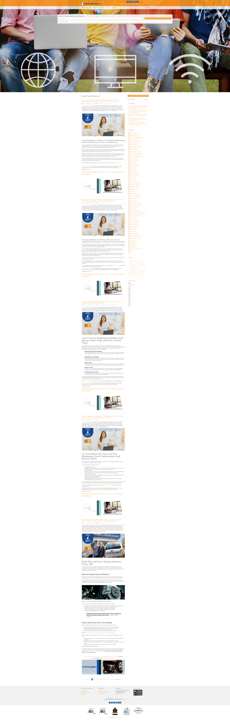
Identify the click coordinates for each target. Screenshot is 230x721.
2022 (129, 291)
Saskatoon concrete (133, 158)
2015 (129, 304)
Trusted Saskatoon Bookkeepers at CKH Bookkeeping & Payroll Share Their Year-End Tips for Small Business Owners (103, 417)
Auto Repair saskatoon (142, 270)
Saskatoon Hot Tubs (133, 189)
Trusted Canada (140, 4)
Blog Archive (145, 95)
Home (83, 7)
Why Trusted (89, 7)
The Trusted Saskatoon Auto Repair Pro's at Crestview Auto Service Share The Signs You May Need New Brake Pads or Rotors (102, 520)
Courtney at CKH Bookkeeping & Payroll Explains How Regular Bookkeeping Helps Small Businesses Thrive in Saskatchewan (101, 100)
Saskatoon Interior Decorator (135, 194)
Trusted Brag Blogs (133, 241)
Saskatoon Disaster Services (134, 165)
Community (114, 7)
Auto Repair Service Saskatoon (133, 269)
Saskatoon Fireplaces (133, 174)
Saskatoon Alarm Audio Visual (135, 141)
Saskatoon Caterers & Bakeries (135, 153)
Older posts (118, 679)
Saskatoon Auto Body (133, 144)
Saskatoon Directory (133, 163)
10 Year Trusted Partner (132, 260)
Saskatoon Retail (132, 226)
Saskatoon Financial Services (134, 172)
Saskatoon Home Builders (134, 184)
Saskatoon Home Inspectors (134, 186)
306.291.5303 (119, 693)
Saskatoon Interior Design (134, 196)
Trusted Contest (132, 243)
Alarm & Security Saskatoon (133, 264)
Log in (125, 699)
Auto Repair (137, 267)
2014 (129, 305)
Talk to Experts (108, 304)
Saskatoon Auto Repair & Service (103, 522)
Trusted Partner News (133, 247)
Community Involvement (85, 692)
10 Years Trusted (139, 260)
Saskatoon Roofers (133, 228)
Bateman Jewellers (139, 274)
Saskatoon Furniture (133, 181)
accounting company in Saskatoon (138, 262)
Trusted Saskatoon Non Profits (135, 248)
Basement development (140, 272)
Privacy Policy (100, 693)
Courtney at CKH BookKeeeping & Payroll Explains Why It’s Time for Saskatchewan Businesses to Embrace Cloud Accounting (102, 200)
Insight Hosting (119, 717)
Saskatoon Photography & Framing (136, 215)
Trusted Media (132, 245)
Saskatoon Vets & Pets (133, 233)
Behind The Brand (132, 132)
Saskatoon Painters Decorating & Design (137, 214)
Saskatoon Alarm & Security (134, 139)
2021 (129, 293)
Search (132, 95)
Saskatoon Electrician (133, 167)
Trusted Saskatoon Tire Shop (98, 530)
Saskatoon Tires (132, 231)
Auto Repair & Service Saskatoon (133, 270)
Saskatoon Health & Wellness (135, 182)
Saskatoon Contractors (133, 160)
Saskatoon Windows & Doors (135, 238)
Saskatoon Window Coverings (135, 236)
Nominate (124, 4)
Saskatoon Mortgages (133, 210)
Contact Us (147, 7)
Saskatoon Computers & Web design (136, 156)
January (130, 284)
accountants (144, 260)
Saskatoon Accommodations (135, 134)
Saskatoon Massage (133, 207)
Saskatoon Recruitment (133, 222)
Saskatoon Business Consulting (135, 151)
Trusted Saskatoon (91, 103)
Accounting (130, 262)
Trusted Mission (84, 691)
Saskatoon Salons (132, 229)
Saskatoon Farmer (133, 170)
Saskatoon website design (134, 235)
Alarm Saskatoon (140, 264)
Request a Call (132, 4)
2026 (130, 284)
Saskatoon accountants (134, 135)
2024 (129, 288)
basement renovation (132, 274)
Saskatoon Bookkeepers (101, 103)
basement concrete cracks (133, 272)
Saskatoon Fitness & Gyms (134, 175)
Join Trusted (102, 7)
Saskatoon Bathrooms (133, 148)
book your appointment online (91, 651)
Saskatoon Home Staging (134, 188)
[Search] (158, 18)
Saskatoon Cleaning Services (134, 154)
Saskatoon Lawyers (133, 201)
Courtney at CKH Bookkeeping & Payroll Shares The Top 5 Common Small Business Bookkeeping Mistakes (102, 302)
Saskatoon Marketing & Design (135, 205)
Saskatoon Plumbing (133, 219)
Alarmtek (135, 265)
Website (130, 252)
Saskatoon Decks (132, 161)
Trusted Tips (108, 103)
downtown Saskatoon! (108, 658)
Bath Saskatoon (141, 275)
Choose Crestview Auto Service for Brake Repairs (99, 632)
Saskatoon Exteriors (133, 168)
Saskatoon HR (132, 191)
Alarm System (131, 265)
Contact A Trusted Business (103, 692)
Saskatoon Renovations (133, 224)
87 (113, 679)
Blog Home (139, 95)
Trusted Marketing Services (118, 698)
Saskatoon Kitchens (133, 200)
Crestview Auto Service (87, 525)
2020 (129, 295)
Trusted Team (83, 690)
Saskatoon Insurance (133, 193)
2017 (129, 300)
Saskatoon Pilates (132, 217)
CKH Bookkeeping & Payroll (87, 105)
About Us (95, 7)
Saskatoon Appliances (133, 142)
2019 (129, 297)
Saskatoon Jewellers (133, 198)
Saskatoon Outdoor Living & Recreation (137, 212)
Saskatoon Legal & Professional (135, 203)
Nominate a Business (102, 691)
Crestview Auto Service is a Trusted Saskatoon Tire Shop (101, 656)
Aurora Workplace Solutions (142, 265)
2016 (129, 302)
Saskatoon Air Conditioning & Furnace (136, 137)
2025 (129, 286)
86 (111, 679)
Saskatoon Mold (132, 208)
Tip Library (108, 7)
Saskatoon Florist (132, 177)
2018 (129, 298)
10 (107, 679)
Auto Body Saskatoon (132, 267)
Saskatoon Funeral (133, 179)
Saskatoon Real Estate (133, 221)
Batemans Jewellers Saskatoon (133, 275)
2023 (129, 290)
